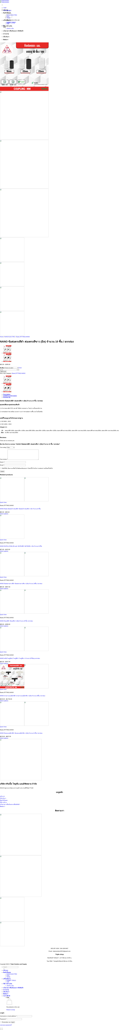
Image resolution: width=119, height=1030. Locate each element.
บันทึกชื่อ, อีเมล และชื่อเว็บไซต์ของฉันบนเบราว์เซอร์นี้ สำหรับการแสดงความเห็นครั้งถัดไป (27, 468)
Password (3, 1019)
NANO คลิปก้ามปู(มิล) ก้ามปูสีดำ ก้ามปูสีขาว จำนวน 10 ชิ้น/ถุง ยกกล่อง (20, 658)
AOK (7, 23)
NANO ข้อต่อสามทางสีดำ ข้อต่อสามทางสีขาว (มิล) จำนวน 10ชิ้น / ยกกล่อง (21, 583)
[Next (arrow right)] (2, 1029)
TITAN (8, 18)
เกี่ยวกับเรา (6, 36)
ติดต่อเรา (5, 39)
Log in (12, 1022)
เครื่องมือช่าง (7, 20)
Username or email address (8, 1016)
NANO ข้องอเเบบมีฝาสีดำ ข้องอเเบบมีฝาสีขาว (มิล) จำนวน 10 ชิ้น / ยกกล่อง (21, 733)
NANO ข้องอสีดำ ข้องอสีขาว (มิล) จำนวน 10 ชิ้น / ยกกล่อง (16, 621)
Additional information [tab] (10, 396)
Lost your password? (6, 1025)
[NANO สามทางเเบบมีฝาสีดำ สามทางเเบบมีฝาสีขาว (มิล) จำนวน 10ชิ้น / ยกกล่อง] (24, 688)
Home (1, 336)
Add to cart (3, 371)
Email (2, 465)
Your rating (3, 447)
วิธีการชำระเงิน (7, 26)
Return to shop (10, 1009)
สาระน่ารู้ (6, 33)
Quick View (3, 502)
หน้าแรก (5, 10)
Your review (4, 459)
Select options (4, 513)
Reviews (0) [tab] (6, 397)
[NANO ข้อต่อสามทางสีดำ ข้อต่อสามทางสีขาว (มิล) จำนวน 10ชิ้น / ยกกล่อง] (24, 575)
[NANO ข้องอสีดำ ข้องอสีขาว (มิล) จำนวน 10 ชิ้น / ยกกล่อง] (7, 361)
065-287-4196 (55, 948)
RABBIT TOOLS (11, 22)
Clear (20, 367)
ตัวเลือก (2, 368)
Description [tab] (6, 394)
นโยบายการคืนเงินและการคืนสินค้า (13, 31)
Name (2, 462)
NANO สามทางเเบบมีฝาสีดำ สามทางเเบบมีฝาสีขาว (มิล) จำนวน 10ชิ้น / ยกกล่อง (22, 695)
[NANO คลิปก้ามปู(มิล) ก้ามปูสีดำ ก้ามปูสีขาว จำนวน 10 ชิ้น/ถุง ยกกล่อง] (7, 353)
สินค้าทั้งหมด (7, 972)
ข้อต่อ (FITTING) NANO (23, 336)
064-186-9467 (64, 948)
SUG (7, 975)
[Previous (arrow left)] (0, 1029)
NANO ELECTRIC (9, 336)
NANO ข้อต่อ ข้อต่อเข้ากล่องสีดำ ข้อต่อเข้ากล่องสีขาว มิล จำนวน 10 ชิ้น (20, 508)
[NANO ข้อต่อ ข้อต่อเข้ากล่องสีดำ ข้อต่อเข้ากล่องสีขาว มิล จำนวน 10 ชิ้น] (24, 501)
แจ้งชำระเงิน (10, 28)
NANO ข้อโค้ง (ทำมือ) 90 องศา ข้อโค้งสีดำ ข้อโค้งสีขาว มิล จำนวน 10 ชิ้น (21, 546)
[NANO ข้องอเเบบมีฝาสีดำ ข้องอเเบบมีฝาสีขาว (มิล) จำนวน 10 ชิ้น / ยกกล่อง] (24, 725)
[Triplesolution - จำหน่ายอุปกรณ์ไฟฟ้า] (4, 1)
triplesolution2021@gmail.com (61, 951)
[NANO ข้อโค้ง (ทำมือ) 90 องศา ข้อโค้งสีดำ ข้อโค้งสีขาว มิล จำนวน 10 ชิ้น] (12, 538)
